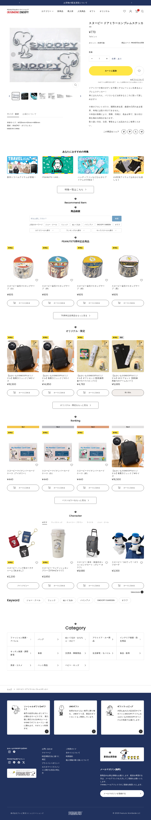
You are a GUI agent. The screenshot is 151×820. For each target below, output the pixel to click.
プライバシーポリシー (51, 763)
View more (135, 592)
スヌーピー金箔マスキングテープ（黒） (126, 287)
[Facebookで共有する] (124, 131)
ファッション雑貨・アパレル (19, 639)
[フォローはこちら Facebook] (19, 762)
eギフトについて (137, 79)
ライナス (90, 522)
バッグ (41, 639)
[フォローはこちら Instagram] (9, 752)
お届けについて (29, 114)
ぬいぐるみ (76, 224)
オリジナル (105, 11)
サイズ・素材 (13, 114)
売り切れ (128, 392)
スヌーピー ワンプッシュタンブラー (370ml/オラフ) (55, 569)
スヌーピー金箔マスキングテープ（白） (21, 287)
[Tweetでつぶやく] (135, 131)
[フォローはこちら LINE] (14, 752)
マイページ (46, 752)
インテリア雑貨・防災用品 (129, 639)
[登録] (140, 794)
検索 (117, 218)
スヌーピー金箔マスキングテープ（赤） (56, 287)
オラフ (117, 224)
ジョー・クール (51, 224)
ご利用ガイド (71, 749)
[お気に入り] (124, 11)
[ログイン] (130, 11)
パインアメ (89, 224)
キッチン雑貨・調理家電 (19, 653)
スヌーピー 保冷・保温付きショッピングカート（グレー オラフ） (90, 564)
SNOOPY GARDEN (104, 224)
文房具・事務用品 (73, 653)
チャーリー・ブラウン (75, 522)
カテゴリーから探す (42, 230)
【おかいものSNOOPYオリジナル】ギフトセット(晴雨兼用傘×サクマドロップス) (90, 378)
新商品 (60, 11)
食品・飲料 (125, 653)
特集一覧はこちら (74, 189)
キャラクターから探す (104, 230)
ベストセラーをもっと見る (74, 500)
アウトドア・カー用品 (101, 639)
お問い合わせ (47, 749)
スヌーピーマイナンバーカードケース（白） (56, 472)
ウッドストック (57, 522)
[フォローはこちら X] (23, 762)
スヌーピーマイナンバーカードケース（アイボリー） (21, 472)
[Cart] (136, 11)
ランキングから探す (73, 230)
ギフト (92, 11)
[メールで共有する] (141, 131)
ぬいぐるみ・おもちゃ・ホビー (74, 639)
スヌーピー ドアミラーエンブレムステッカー (32, 689)
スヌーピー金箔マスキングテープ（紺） (91, 287)
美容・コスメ (16, 665)
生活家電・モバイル (101, 653)
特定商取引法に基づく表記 (51, 758)
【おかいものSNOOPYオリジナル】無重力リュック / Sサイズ (55, 378)
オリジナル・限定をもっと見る (74, 405)
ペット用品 (43, 665)
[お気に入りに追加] (139, 71)
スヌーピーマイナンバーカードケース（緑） (91, 472)
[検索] (142, 11)
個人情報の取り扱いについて (77, 760)
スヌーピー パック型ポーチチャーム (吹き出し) (20, 569)
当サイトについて (73, 752)
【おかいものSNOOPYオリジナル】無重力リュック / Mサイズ (21, 378)
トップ (9, 689)
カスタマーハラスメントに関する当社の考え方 (51, 770)
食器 (40, 653)
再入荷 (70, 11)
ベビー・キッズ (72, 665)
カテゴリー (46, 11)
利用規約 (69, 756)
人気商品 (81, 11)
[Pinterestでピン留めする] (129, 131)
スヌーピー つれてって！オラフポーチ (125, 563)
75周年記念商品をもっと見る (74, 315)
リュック (64, 224)
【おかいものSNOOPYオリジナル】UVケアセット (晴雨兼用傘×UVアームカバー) (125, 378)
